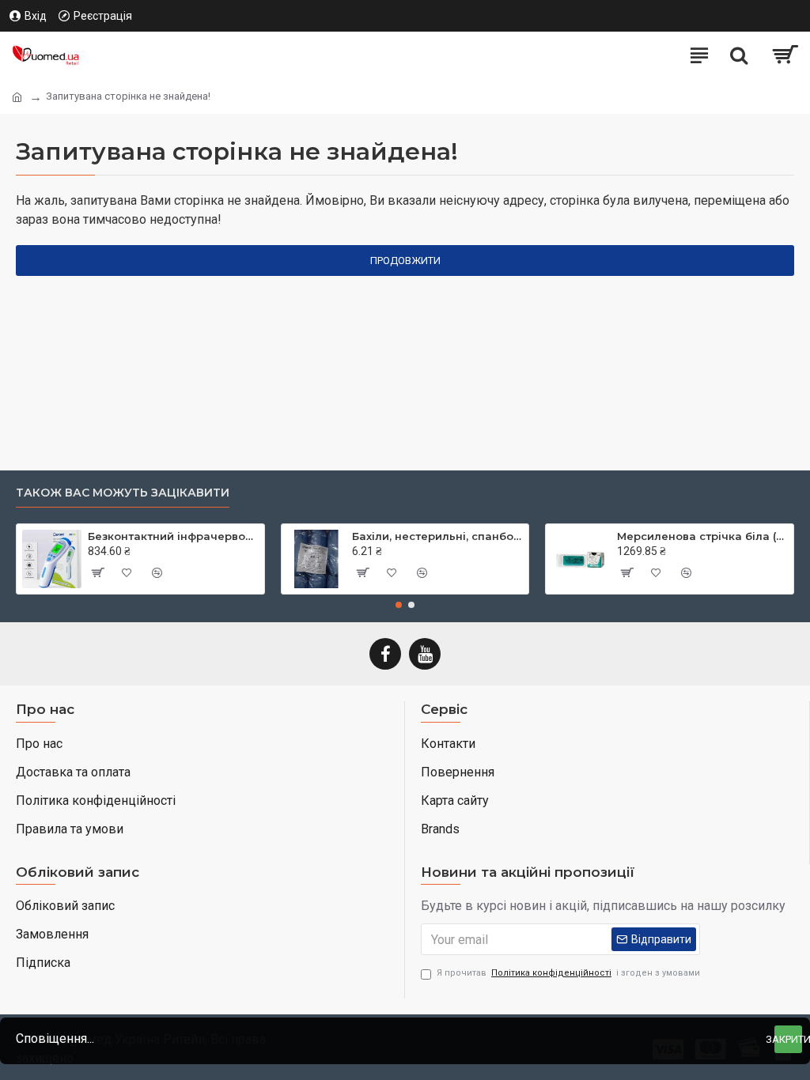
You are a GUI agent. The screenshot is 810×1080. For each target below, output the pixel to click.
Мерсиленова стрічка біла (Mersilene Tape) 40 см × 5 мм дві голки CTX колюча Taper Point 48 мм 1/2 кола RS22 (702, 536)
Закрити (788, 1039)
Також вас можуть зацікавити (122, 493)
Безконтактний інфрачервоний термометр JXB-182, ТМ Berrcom (173, 536)
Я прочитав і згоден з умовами (568, 973)
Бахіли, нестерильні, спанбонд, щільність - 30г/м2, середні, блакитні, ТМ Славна (437, 536)
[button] (399, 605)
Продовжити (405, 260)
